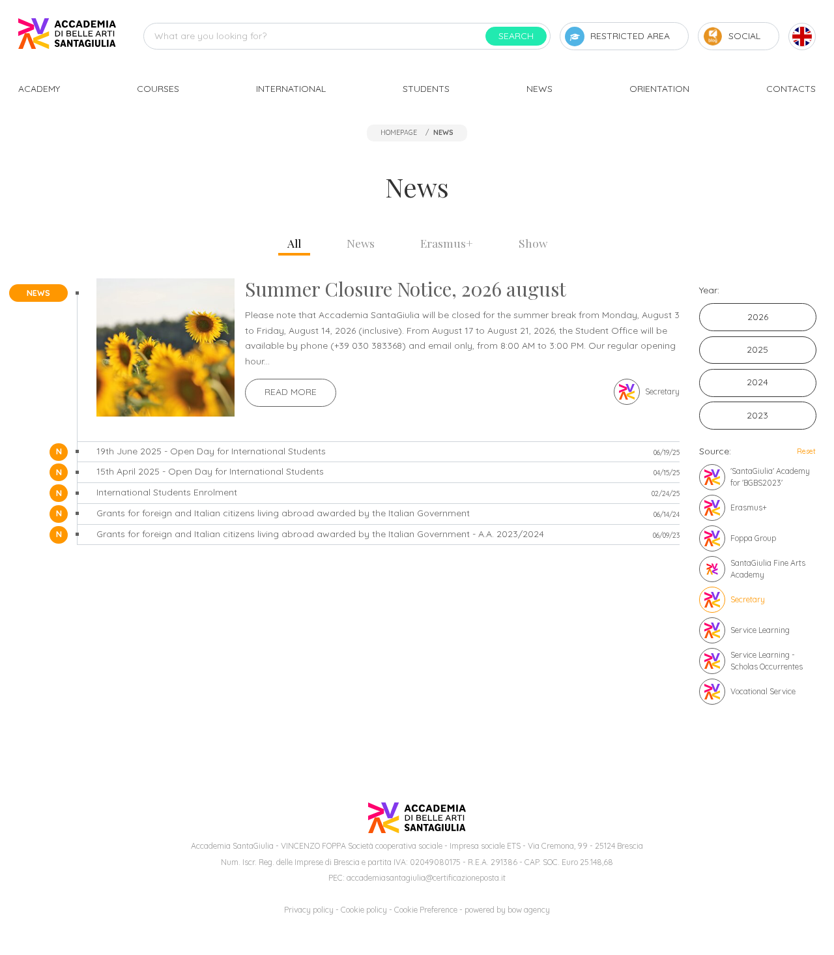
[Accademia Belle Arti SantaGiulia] (67, 36)
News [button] (539, 89)
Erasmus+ (446, 242)
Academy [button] (39, 89)
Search (516, 36)
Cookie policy (364, 910)
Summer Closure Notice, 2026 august (405, 289)
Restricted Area (630, 36)
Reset (806, 451)
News (361, 242)
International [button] (291, 89)
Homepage (399, 132)
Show (533, 242)
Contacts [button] (791, 89)
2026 (757, 317)
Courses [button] (158, 89)
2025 (757, 349)
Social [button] (744, 36)
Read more (291, 392)
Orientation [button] (659, 89)
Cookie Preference (425, 910)
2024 (757, 382)
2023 (757, 415)
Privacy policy (309, 910)
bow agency (529, 910)
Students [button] (426, 89)
